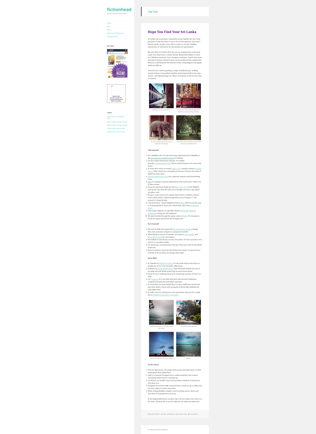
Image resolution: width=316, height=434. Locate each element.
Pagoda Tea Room (166, 263)
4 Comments (193, 414)
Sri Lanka (176, 414)
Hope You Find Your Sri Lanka (172, 32)
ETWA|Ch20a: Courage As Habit (117, 125)
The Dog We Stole (112, 36)
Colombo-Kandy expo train (158, 176)
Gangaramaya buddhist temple (162, 158)
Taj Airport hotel (156, 237)
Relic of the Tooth (181, 187)
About (109, 30)
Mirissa (182, 203)
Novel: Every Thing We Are (115, 33)
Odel (149, 182)
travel (185, 414)
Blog (108, 26)
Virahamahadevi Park (162, 163)
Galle (185, 216)
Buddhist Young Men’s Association (165, 295)
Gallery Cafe (176, 168)
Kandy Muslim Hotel (165, 268)
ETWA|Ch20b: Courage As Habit (117, 122)
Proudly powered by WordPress (158, 430)
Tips (181, 414)
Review (171, 414)
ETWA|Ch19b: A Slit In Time (116, 128)
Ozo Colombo (190, 234)
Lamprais (154, 279)
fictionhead (119, 9)
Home (109, 23)
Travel (164, 414)
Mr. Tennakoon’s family (182, 229)
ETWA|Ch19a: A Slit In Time (116, 132)
